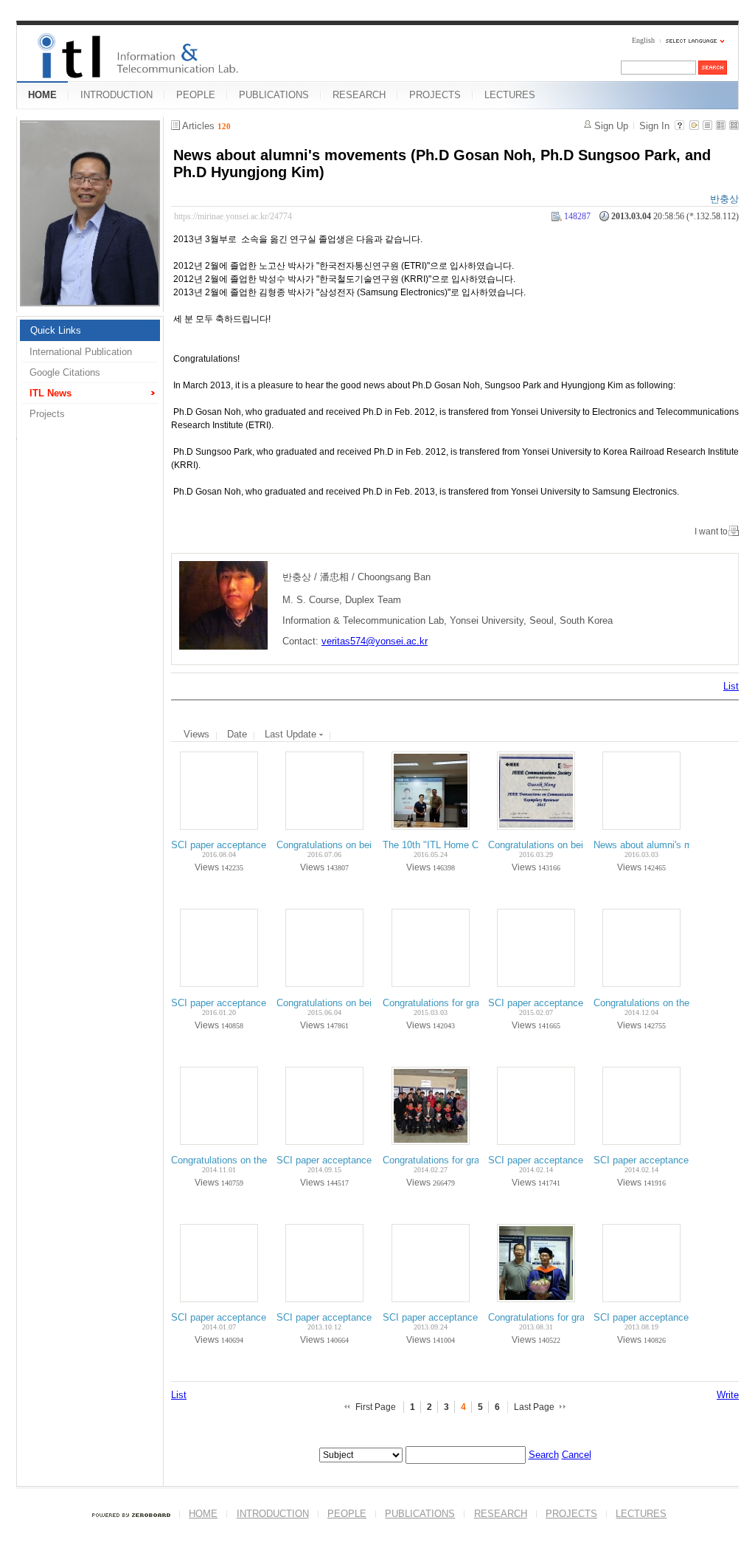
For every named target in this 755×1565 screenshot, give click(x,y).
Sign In (654, 125)
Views (196, 734)
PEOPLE (195, 94)
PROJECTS (435, 94)
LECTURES (509, 94)
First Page (375, 1407)
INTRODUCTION (116, 94)
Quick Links (55, 330)
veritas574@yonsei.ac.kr (374, 641)
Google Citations (64, 372)
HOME (42, 94)
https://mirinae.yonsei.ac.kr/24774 (233, 216)
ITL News (50, 393)
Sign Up (611, 125)
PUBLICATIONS (274, 94)
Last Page (534, 1407)
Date (237, 734)
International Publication (80, 351)
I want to (711, 531)
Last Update (292, 734)
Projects (47, 413)
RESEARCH (359, 94)
